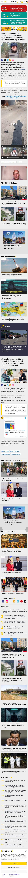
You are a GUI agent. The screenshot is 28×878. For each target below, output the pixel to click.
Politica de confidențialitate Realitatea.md (14, 875)
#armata (3, 162)
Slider (11, 368)
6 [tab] (17, 355)
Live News (4, 15)
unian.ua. (22, 69)
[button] (26, 851)
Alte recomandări (8, 256)
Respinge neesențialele (14, 867)
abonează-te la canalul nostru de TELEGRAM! (15, 97)
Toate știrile (5, 777)
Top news (5, 607)
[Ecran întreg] (25, 146)
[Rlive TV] (26, 2)
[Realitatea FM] (21, 2)
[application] (14, 123)
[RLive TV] (5, 327)
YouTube (21, 601)
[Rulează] (2, 146)
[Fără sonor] (23, 146)
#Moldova (17, 451)
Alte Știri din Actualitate (10, 461)
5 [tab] (16, 252)
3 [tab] (14, 252)
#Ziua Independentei (16, 454)
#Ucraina (19, 162)
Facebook (2, 60)
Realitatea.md (17, 42)
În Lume (11, 42)
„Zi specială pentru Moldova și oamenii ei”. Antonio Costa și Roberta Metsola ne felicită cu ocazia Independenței (12, 362)
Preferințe (14, 871)
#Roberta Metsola (5, 454)
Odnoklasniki (10, 60)
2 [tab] (12, 252)
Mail (13, 60)
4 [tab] (15, 252)
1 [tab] (11, 252)
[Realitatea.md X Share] (5, 60)
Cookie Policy (3, 875)
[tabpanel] (14, 240)
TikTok (25, 601)
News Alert (4, 8)
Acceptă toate (14, 863)
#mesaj (11, 451)
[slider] (23, 141)
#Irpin (8, 162)
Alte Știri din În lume (9, 183)
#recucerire (13, 162)
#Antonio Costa (5, 451)
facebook (3, 601)
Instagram (7, 601)
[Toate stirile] (4, 2)
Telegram (8, 60)
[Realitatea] (12, 2)
